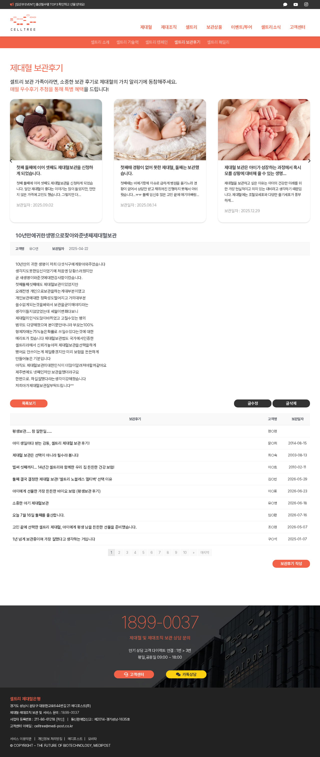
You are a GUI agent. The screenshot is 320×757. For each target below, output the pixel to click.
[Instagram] (306, 4)
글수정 (253, 403)
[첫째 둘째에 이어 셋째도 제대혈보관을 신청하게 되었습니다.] (56, 129)
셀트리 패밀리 (218, 42)
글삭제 (291, 403)
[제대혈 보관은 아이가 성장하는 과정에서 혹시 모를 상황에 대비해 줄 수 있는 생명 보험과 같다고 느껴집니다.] (264, 129)
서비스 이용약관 (21, 739)
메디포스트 (75, 739)
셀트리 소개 (100, 42)
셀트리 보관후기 (187, 42)
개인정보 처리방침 (50, 739)
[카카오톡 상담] (285, 4)
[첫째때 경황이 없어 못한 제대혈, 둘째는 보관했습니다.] (160, 129)
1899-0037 (70, 713)
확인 (60, 719)
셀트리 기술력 (127, 42)
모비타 (92, 739)
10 (185, 553)
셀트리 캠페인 (156, 42)
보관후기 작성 (291, 563)
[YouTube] (296, 4)
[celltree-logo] (26, 23)
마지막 (204, 553)
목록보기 (29, 403)
